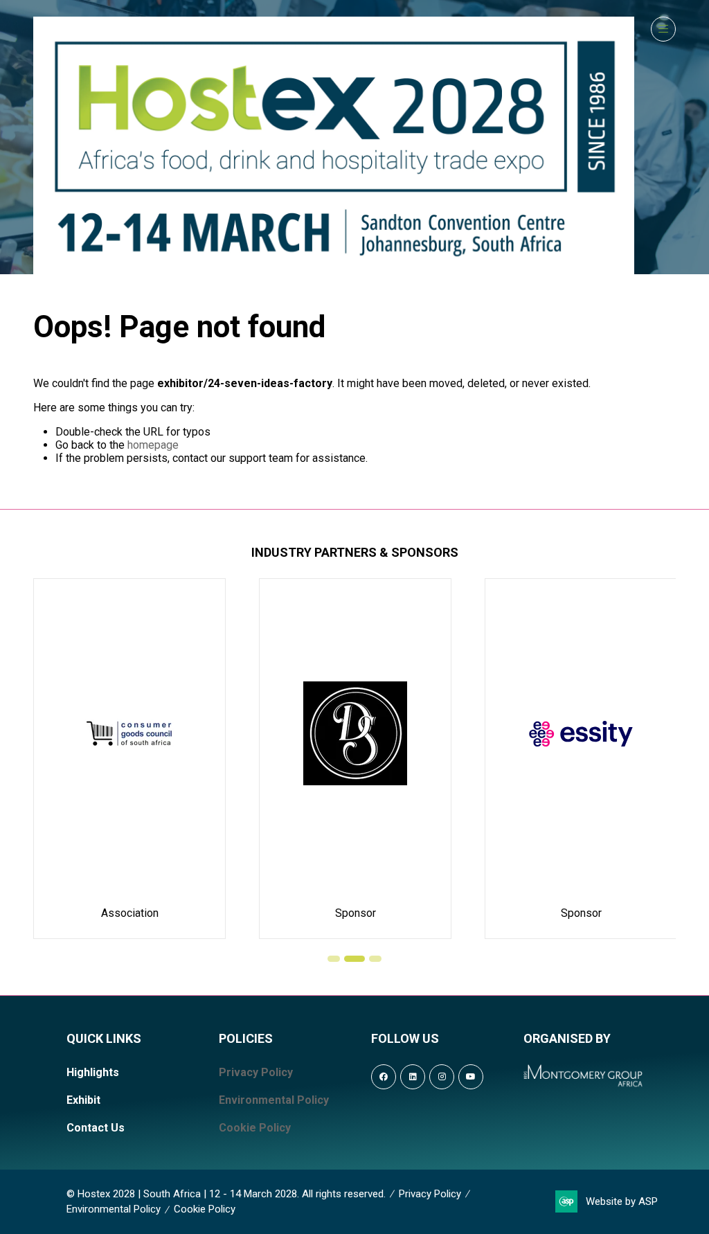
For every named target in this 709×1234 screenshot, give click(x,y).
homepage (153, 444)
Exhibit (83, 1100)
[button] (663, 29)
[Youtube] (470, 1076)
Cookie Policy (255, 1127)
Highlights (92, 1072)
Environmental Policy (274, 1100)
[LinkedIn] (412, 1076)
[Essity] (580, 758)
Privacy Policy (256, 1072)
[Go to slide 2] (354, 959)
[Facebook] (383, 1076)
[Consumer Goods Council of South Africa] (129, 758)
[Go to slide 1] (333, 959)
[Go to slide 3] (375, 959)
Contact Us (95, 1127)
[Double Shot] (355, 758)
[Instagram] (441, 1076)
